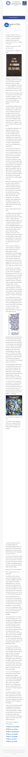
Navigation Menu (13, 17)
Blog (18, 30)
